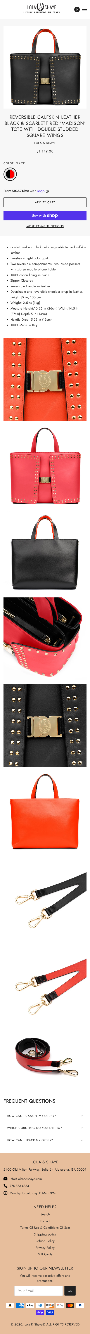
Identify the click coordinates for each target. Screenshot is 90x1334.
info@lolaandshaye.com (26, 1179)
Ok (70, 1291)
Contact (45, 1221)
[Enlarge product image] (45, 67)
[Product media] (45, 379)
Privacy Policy (45, 1247)
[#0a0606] (7, 174)
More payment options (45, 226)
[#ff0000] (13, 174)
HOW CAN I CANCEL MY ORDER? (31, 1116)
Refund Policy (45, 1241)
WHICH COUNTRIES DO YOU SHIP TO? (34, 1128)
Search (45, 1214)
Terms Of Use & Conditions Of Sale (45, 1227)
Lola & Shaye (45, 143)
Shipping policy (45, 1234)
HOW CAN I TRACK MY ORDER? (30, 1140)
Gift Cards (45, 1254)
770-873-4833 (19, 1185)
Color (8, 163)
